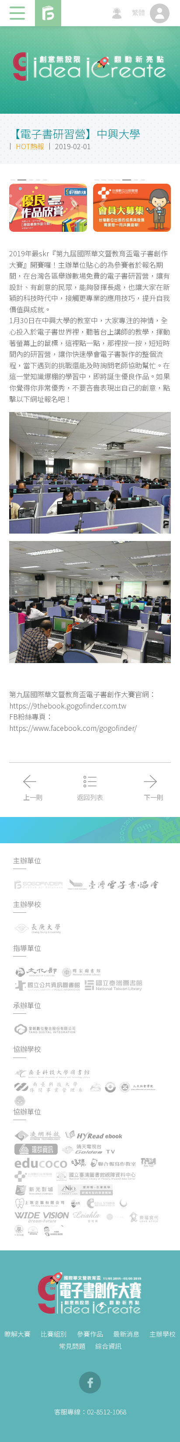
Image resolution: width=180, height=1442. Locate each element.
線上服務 (117, 13)
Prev (21, 204)
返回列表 (90, 797)
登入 (160, 13)
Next (76, 204)
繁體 (138, 13)
